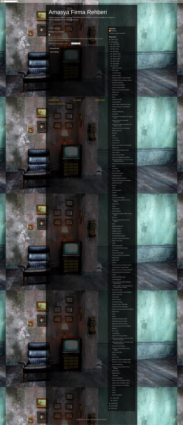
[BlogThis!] (74, 43)
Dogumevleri (115, 260)
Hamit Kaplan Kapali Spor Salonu (121, 104)
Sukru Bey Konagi (117, 289)
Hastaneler (115, 114)
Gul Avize (115, 138)
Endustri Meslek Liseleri (118, 277)
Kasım (115, 46)
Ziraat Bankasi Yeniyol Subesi (120, 267)
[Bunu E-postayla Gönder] (72, 43)
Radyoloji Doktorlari (117, 226)
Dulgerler (114, 195)
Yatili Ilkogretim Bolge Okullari (120, 150)
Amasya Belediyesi (117, 364)
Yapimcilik (115, 375)
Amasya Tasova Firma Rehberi (120, 90)
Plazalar (114, 133)
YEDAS (114, 192)
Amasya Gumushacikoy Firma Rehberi (123, 163)
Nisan (114, 63)
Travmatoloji (115, 297)
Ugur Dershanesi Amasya (119, 178)
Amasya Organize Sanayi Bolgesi (121, 77)
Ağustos (115, 54)
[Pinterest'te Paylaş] (79, 43)
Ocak (114, 400)
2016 (112, 408)
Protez (114, 390)
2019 (112, 42)
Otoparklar (115, 94)
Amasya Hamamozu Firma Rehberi (122, 145)
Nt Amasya (115, 250)
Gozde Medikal (116, 102)
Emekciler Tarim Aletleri (118, 236)
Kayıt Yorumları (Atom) (59, 104)
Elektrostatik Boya (117, 245)
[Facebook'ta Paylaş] (78, 43)
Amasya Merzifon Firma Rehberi (121, 128)
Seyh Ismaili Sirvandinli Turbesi (121, 380)
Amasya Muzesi (116, 233)
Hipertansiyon (116, 373)
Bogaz (114, 206)
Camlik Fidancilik (117, 175)
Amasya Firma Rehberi (78, 12)
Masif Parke (115, 357)
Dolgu (113, 166)
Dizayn (114, 354)
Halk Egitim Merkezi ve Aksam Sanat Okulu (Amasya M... (122, 338)
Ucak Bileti (115, 168)
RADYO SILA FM (117, 68)
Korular (114, 262)
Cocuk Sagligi (116, 171)
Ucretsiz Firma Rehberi (118, 85)
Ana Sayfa (77, 100)
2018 (112, 403)
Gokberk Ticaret (116, 231)
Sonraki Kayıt (54, 100)
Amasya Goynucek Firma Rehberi (121, 180)
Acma (113, 392)
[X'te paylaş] (76, 43)
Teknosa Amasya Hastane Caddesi (122, 265)
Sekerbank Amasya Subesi (119, 319)
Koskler (114, 185)
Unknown (114, 30)
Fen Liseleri (115, 70)
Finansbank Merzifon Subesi (120, 248)
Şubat (114, 398)
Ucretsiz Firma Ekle (117, 82)
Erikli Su (114, 217)
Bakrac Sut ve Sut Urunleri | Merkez (122, 269)
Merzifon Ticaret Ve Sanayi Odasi (121, 359)
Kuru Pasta (115, 331)
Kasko (114, 316)
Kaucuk (114, 109)
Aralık (114, 44)
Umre (113, 314)
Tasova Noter (116, 140)
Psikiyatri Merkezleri (117, 111)
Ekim (114, 49)
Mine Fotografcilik (117, 395)
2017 (112, 406)
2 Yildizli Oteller (116, 73)
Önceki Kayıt (100, 100)
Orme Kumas (116, 152)
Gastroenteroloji (116, 279)
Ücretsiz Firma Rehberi (55, 37)
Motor (113, 224)
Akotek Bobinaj (116, 211)
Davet (113, 188)
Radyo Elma (115, 92)
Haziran (115, 58)
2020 (112, 39)
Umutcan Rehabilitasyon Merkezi (121, 157)
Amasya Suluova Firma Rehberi (121, 106)
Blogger (88, 419)
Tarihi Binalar (115, 208)
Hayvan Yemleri (116, 228)
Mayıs (114, 61)
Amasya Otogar (116, 75)
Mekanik (114, 328)
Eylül (114, 51)
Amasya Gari (115, 143)
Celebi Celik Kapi (117, 99)
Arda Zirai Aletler (116, 190)
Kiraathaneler (115, 333)
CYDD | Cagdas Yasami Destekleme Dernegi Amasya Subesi (122, 286)
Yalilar (114, 243)
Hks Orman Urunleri (117, 173)
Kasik (113, 387)
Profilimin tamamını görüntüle (117, 33)
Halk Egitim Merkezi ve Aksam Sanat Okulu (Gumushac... (122, 160)
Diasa (113, 97)
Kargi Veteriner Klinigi (118, 155)
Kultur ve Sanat (116, 299)
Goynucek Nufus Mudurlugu (120, 304)
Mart (114, 66)
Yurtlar (114, 274)
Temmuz (115, 56)
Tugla (113, 135)
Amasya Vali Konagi (117, 253)
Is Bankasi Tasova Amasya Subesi (122, 80)
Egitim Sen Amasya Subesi (119, 323)
